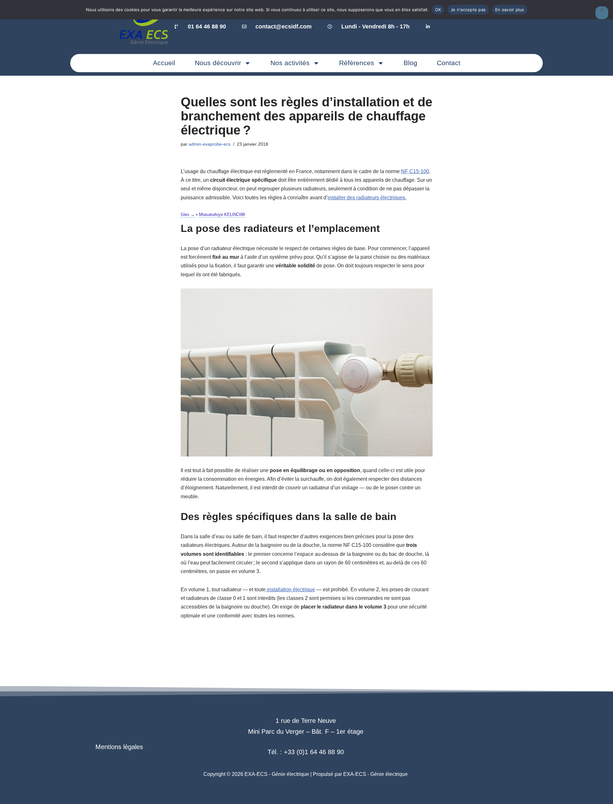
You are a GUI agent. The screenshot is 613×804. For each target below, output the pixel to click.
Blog (410, 62)
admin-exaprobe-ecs (210, 144)
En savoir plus (509, 9)
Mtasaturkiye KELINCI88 (222, 214)
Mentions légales (119, 746)
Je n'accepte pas (468, 9)
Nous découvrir (218, 62)
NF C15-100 (415, 171)
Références (356, 62)
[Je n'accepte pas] (601, 12)
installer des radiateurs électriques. (367, 197)
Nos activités (290, 62)
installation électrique (290, 589)
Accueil (164, 62)
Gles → (188, 214)
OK (438, 9)
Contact (448, 62)
